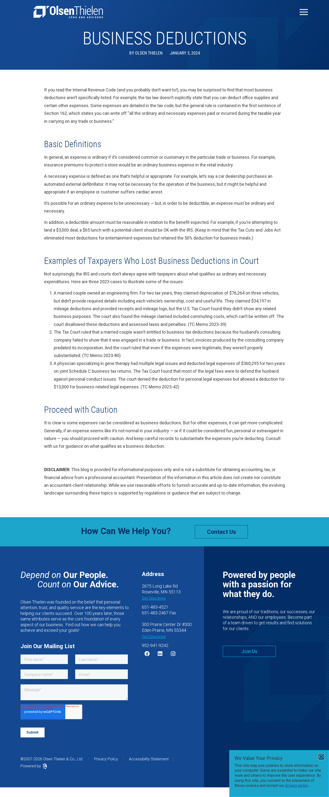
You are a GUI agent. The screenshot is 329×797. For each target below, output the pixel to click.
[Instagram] (173, 653)
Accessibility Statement (149, 759)
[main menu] (304, 12)
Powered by (31, 766)
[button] (321, 756)
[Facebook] (147, 653)
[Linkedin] (160, 653)
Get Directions (154, 598)
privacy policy (296, 785)
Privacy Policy (106, 759)
